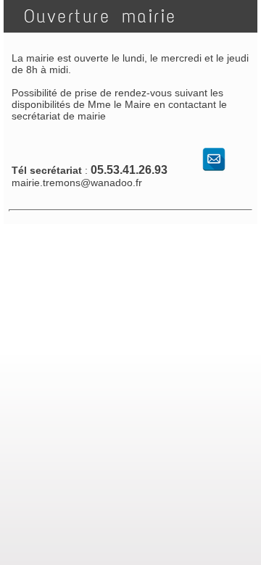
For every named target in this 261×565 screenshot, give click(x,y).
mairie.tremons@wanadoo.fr (77, 182)
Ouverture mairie (94, 16)
